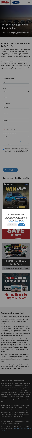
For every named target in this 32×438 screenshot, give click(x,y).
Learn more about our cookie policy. (16, 221)
